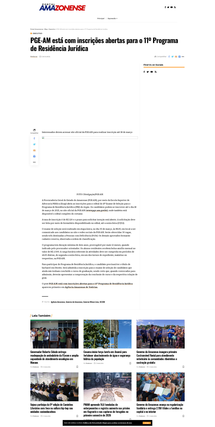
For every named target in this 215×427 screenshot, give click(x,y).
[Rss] (175, 7)
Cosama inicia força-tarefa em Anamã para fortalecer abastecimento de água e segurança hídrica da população (106, 355)
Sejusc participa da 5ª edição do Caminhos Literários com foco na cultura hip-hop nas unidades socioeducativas (51, 408)
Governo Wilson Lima (91, 301)
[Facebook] (165, 7)
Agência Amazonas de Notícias (81, 287)
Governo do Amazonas (74, 301)
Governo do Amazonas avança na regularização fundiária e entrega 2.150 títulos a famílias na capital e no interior (159, 408)
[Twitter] (168, 7)
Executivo (37, 33)
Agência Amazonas (58, 301)
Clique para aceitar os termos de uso (117, 423)
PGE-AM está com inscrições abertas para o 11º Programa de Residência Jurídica (91, 283)
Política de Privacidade (92, 423)
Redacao (33, 56)
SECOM (102, 301)
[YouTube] (171, 7)
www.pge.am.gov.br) (97, 210)
